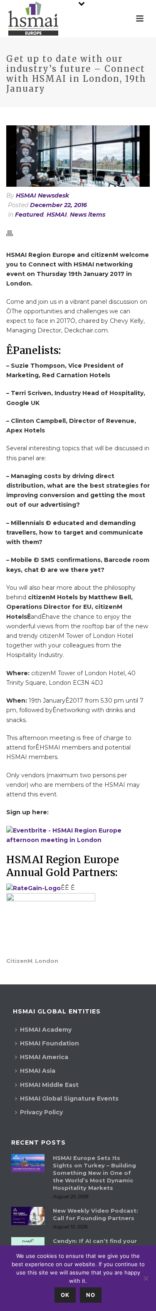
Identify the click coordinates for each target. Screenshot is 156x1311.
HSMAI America (44, 1057)
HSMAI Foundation (49, 1043)
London (46, 961)
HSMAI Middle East (49, 1085)
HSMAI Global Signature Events (69, 1098)
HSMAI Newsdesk (42, 195)
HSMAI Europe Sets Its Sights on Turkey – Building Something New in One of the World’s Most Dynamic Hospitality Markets (94, 1173)
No (90, 1294)
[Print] (13, 233)
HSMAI (57, 214)
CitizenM (19, 961)
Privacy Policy (41, 1112)
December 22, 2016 (58, 205)
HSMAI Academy (46, 1029)
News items (87, 214)
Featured (29, 214)
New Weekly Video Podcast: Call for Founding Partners (95, 1214)
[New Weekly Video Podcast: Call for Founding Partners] (28, 1216)
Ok (65, 1294)
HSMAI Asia (37, 1070)
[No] (145, 1278)
